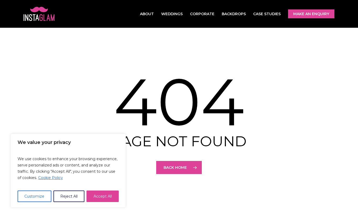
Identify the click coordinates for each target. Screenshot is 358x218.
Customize (34, 196)
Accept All (103, 196)
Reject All (69, 196)
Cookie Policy (50, 177)
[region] (68, 171)
